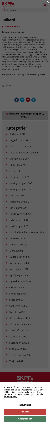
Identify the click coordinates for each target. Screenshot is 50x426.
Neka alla (25, 412)
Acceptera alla (25, 419)
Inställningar (25, 405)
